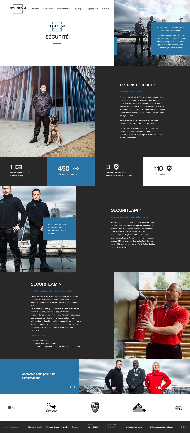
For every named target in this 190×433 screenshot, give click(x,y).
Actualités (106, 9)
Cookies (75, 427)
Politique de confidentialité (57, 427)
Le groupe (78, 9)
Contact (155, 9)
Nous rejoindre (142, 9)
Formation (47, 9)
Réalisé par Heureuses (134, 427)
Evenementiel (63, 9)
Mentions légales (35, 427)
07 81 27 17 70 (112, 427)
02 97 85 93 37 (93, 427)
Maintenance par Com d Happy (161, 427)
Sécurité (34, 9)
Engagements (92, 9)
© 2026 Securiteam (11, 427)
